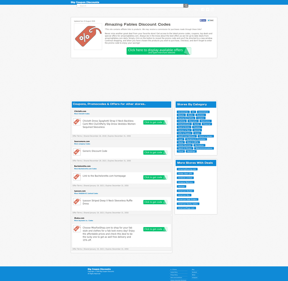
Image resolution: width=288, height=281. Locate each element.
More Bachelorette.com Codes (85, 169)
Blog (193, 269)
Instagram (194, 277)
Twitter (193, 274)
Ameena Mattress (185, 182)
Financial (206, 124)
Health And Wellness (186, 136)
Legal (180, 139)
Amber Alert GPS (185, 173)
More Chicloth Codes (82, 114)
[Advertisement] (144, 77)
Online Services (184, 145)
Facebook (194, 272)
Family (196, 124)
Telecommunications (204, 148)
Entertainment (184, 124)
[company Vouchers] (77, 152)
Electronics (205, 121)
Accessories (183, 112)
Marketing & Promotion (196, 139)
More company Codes (82, 144)
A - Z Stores (174, 269)
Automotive (203, 112)
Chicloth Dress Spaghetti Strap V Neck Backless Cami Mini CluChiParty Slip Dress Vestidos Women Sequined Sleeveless (109, 123)
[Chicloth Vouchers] (77, 121)
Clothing (181, 121)
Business (200, 115)
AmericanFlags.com (186, 208)
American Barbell (185, 191)
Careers (201, 118)
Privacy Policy (174, 274)
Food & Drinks (184, 127)
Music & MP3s (192, 142)
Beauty (181, 115)
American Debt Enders (187, 199)
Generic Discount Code (95, 151)
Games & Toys (184, 130)
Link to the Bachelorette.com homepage (104, 175)
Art (193, 112)
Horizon (181, 186)
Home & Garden (205, 136)
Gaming (197, 130)
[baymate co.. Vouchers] (77, 228)
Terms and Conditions (176, 277)
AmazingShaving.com (187, 169)
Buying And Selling (186, 118)
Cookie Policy (174, 272)
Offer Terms (77, 136)
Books (190, 115)
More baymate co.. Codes (83, 220)
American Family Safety (188, 204)
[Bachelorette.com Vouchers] (77, 176)
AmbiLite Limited (185, 178)
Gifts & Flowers (184, 133)
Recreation (199, 145)
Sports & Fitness (185, 148)
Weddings (191, 151)
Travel (180, 151)
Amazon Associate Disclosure (178, 280)
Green (197, 133)
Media (180, 142)
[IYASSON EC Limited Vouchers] (77, 201)
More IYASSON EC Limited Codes (86, 193)
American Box (184, 195)
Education (193, 121)
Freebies (197, 127)
